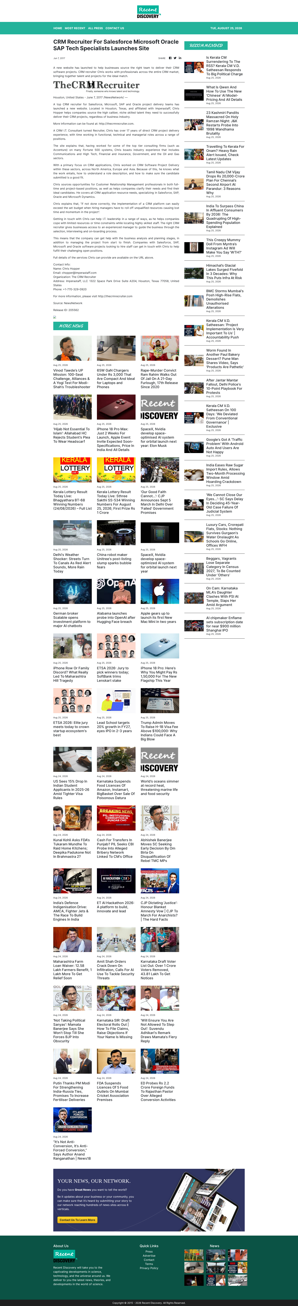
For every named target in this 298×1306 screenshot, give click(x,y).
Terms (149, 1264)
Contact (149, 1259)
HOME (57, 28)
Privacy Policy (149, 1268)
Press (149, 1251)
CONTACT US (115, 28)
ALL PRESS (95, 28)
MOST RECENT (75, 28)
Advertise (149, 1255)
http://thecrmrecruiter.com (116, 123)
